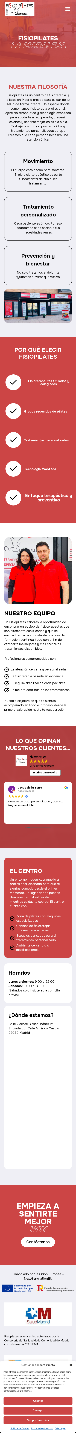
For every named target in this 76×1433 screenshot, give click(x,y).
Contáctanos (38, 1242)
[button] (70, 1365)
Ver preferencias (38, 1420)
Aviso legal (60, 1428)
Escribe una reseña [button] (45, 772)
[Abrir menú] (67, 9)
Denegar (38, 1410)
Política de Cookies (20, 1428)
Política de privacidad (42, 1428)
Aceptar (38, 1401)
